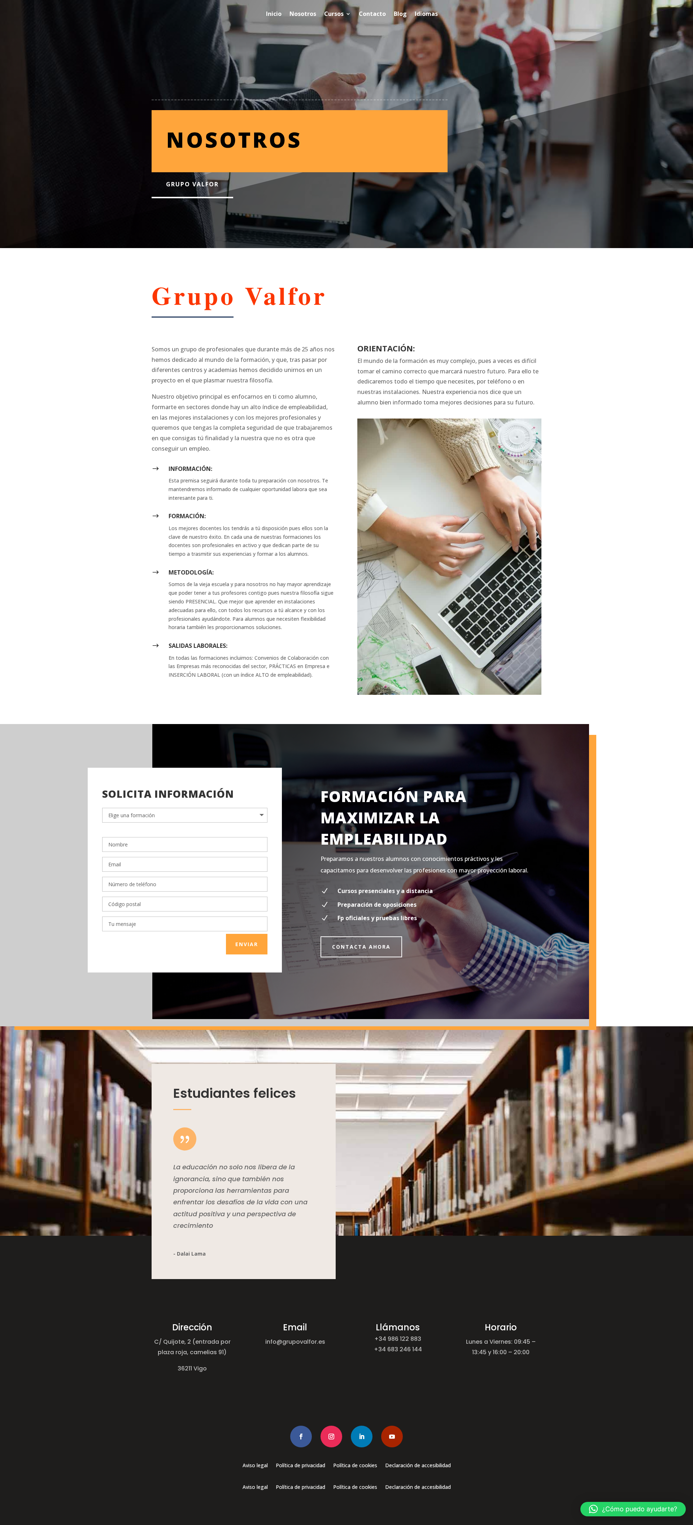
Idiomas (426, 14)
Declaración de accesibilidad (418, 1466)
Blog (400, 14)
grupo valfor (192, 184)
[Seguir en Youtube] (392, 1436)
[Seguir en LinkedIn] (361, 1436)
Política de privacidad (300, 1466)
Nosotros (302, 14)
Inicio (274, 14)
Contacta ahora (361, 946)
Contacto (372, 14)
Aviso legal (255, 1466)
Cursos (334, 14)
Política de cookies (355, 1466)
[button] (633, 1509)
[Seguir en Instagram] (331, 1436)
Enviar (246, 944)
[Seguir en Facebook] (301, 1436)
